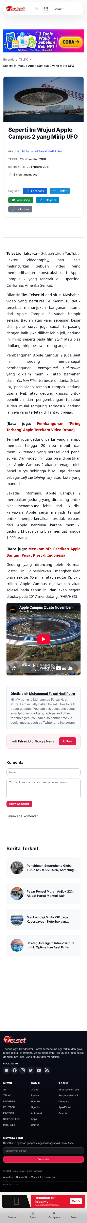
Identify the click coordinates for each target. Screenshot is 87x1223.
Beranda (9, 59)
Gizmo (34, 1089)
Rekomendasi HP (68, 1095)
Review (35, 1095)
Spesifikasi (64, 1107)
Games (35, 1124)
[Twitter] (31, 1070)
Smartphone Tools (68, 1089)
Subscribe (43, 1159)
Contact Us (22, 1177)
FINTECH (8, 1113)
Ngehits (35, 1107)
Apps (34, 1119)
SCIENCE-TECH (12, 1119)
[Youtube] (39, 1070)
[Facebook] (14, 1070)
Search (62, 1113)
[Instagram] (22, 1070)
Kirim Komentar (19, 803)
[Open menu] (46, 9)
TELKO (23, 59)
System (59, 8)
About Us (8, 1177)
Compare (63, 1101)
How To (35, 1101)
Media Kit (36, 1177)
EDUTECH (9, 1107)
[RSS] (47, 1070)
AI (4, 1089)
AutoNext (36, 1113)
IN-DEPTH (9, 1101)
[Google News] (6, 1070)
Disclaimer (49, 1177)
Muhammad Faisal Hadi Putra (42, 151)
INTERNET (9, 1124)
